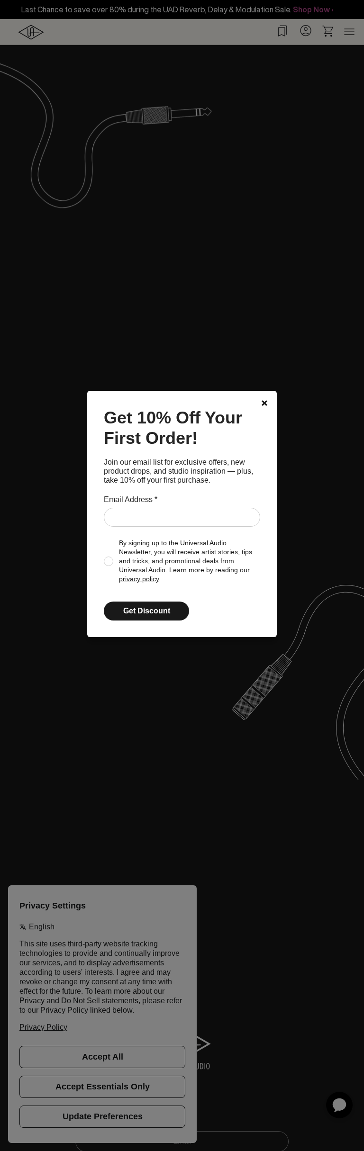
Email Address (130, 499)
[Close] (264, 403)
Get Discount (146, 611)
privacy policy (139, 579)
